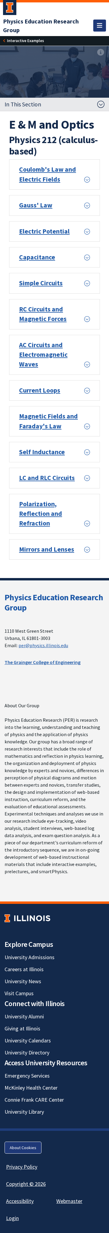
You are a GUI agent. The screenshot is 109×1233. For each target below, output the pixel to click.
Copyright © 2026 (26, 1183)
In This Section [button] (23, 104)
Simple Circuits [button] (41, 283)
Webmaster (69, 1201)
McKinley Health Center (31, 1087)
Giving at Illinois (22, 1028)
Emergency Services (27, 1075)
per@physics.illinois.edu (43, 645)
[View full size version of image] (100, 52)
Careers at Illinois (24, 969)
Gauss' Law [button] (35, 205)
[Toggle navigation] (99, 26)
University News (23, 981)
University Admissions (29, 957)
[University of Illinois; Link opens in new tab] (27, 918)
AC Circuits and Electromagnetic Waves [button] (43, 355)
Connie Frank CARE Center (34, 1099)
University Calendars (28, 1040)
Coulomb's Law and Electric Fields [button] (47, 174)
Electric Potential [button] (44, 231)
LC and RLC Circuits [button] (47, 478)
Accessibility (20, 1201)
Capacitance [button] (37, 257)
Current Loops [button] (39, 390)
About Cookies (23, 1147)
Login (12, 1218)
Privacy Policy (21, 1166)
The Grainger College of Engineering (43, 662)
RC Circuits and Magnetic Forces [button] (43, 314)
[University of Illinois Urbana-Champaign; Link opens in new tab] (9, 8)
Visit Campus (19, 993)
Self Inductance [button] (42, 452)
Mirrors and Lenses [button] (46, 549)
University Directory (27, 1052)
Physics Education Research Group (54, 602)
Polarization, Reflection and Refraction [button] (40, 514)
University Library (24, 1111)
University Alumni (24, 1016)
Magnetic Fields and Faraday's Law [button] (48, 421)
